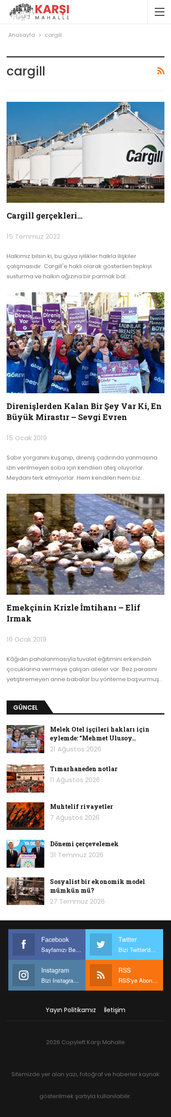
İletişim (114, 1010)
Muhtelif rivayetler (81, 806)
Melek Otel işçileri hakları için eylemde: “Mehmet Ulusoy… (100, 733)
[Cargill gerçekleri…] (85, 152)
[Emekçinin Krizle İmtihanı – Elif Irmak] (85, 544)
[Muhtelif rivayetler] (25, 816)
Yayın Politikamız (71, 1010)
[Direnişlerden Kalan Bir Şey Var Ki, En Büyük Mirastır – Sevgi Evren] (85, 342)
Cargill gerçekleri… (44, 215)
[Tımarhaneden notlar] (25, 779)
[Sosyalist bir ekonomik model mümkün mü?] (25, 891)
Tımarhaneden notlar (84, 769)
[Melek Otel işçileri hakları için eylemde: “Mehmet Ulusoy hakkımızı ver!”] (25, 739)
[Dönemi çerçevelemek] (25, 854)
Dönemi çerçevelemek (84, 844)
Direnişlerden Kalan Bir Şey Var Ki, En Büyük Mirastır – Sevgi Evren (84, 411)
